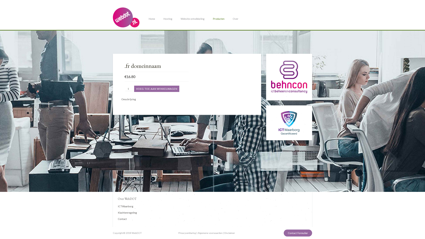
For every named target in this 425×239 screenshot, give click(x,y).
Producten (218, 18)
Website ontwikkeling (193, 18)
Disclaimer (229, 233)
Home (152, 18)
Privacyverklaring (187, 233)
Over (235, 18)
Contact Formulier (298, 233)
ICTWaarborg (125, 206)
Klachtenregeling (127, 212)
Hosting (167, 18)
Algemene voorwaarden (210, 233)
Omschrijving (128, 99)
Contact (122, 218)
